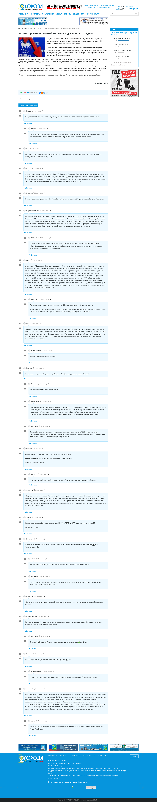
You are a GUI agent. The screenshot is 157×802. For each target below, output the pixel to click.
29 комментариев (26, 99)
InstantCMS (93, 800)
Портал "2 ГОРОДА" (65, 800)
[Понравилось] (21, 92)
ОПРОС (114, 29)
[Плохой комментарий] (20, 116)
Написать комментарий (28, 105)
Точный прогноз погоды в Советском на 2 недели (99, 6)
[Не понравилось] (25, 92)
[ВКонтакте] (40, 93)
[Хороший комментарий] (20, 111)
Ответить (29, 123)
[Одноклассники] (42, 93)
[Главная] (19, 28)
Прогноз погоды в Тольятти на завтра (98, 7)
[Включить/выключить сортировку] (112, 63)
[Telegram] (44, 93)
